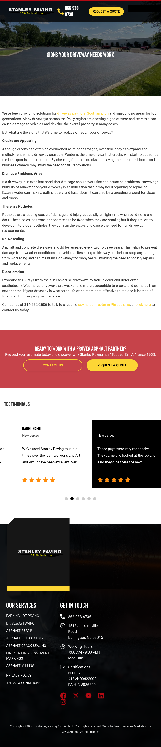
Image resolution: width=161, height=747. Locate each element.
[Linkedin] (101, 695)
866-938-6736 (72, 11)
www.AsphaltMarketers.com (80, 731)
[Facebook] (63, 695)
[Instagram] (63, 702)
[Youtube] (88, 695)
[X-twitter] (76, 695)
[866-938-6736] (60, 11)
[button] (66, 498)
